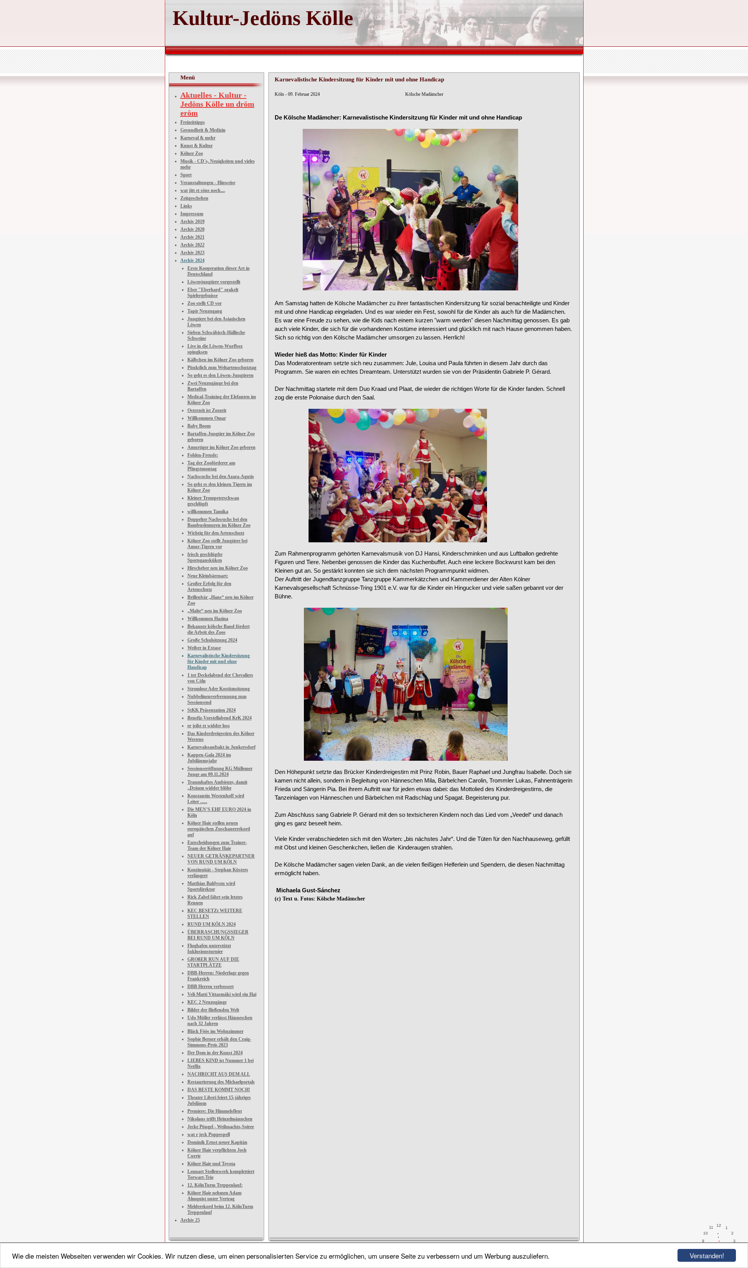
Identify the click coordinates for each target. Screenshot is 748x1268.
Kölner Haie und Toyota (211, 1163)
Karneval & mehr (197, 138)
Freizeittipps (192, 122)
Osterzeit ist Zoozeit (206, 410)
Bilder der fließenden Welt (213, 1010)
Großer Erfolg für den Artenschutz (209, 586)
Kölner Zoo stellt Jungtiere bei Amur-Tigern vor (217, 543)
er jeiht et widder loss (208, 725)
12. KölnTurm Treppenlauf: (215, 1185)
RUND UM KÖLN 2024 (211, 924)
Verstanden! (707, 1255)
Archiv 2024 (192, 260)
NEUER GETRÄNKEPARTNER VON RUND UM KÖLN (221, 859)
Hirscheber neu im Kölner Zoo (217, 568)
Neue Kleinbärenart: (207, 576)
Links (186, 206)
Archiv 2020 (192, 229)
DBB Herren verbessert (210, 986)
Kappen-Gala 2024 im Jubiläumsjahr (209, 757)
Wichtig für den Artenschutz (215, 533)
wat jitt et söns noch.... (202, 190)
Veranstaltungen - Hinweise (207, 182)
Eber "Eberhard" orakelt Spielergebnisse (212, 292)
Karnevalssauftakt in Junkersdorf (221, 747)
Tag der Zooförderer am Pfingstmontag (211, 465)
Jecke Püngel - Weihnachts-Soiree (220, 1126)
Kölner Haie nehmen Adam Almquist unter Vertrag (214, 1195)
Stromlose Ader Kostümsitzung (218, 688)
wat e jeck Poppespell (208, 1134)
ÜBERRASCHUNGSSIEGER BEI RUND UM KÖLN (218, 935)
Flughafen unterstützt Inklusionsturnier (209, 948)
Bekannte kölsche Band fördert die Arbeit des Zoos (218, 629)
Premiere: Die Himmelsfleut (214, 1111)
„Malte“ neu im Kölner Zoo (214, 611)
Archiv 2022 (192, 245)
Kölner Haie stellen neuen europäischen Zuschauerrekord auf (218, 828)
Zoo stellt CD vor (204, 303)
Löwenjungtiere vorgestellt (213, 282)
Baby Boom (199, 426)
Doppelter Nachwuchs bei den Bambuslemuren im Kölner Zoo (219, 522)
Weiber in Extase (204, 648)
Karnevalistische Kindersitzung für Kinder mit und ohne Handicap (218, 661)
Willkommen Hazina (207, 618)
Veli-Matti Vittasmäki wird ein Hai (221, 994)
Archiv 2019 (192, 221)
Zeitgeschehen (194, 198)
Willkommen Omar (206, 418)
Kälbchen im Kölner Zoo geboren (220, 359)
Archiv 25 (190, 1220)
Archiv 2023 (192, 252)
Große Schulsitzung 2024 (212, 640)
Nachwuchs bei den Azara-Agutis (220, 476)
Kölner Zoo (191, 153)
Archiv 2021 (192, 237)
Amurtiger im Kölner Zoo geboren (221, 447)
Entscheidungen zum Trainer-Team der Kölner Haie (217, 845)
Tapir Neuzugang (204, 311)
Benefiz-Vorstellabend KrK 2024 (219, 718)
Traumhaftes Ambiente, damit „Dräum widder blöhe (217, 785)
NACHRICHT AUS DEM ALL (218, 1074)
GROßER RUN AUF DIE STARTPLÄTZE (213, 962)
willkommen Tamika (207, 511)
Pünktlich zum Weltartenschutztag (221, 367)
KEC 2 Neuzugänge (207, 1002)
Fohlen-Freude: (202, 455)
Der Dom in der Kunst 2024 (215, 1052)
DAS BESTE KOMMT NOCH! (218, 1089)
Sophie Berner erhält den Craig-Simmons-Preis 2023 (219, 1042)
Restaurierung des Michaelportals (221, 1082)
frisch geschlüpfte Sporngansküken (204, 557)
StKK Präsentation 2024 (211, 710)
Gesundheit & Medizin (203, 130)
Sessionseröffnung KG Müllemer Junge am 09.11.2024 (219, 771)
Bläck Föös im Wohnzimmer (215, 1031)
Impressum (191, 213)
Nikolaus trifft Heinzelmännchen (219, 1119)
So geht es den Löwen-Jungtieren (220, 375)
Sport (186, 175)
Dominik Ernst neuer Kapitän (217, 1142)
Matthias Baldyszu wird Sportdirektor (211, 886)
